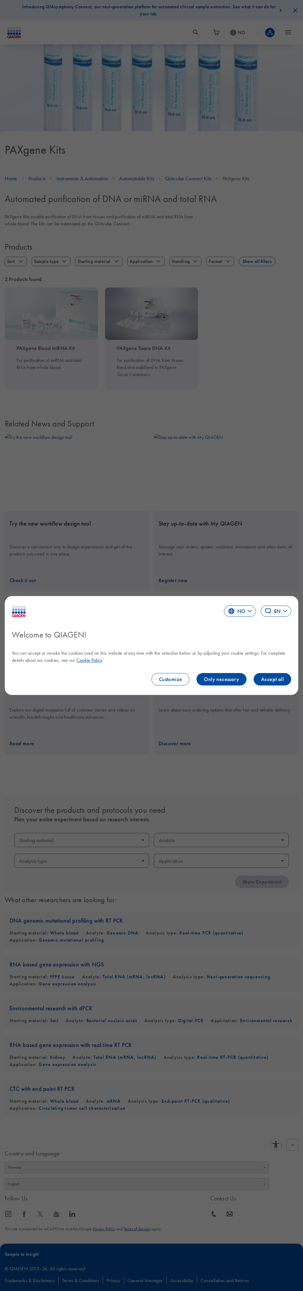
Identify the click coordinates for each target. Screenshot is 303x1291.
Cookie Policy (89, 660)
